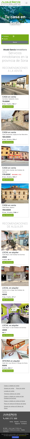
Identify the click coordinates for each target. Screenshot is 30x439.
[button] (3, 85)
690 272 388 (11, 418)
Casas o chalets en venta (11, 385)
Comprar (6, 36)
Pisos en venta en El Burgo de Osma (15, 403)
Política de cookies (15, 430)
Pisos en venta (20, 388)
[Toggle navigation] (26, 3)
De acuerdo (15, 437)
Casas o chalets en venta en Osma (14, 401)
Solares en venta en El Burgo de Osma (13, 407)
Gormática (6, 431)
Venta (11, 421)
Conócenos (23, 421)
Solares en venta (9, 388)
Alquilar (5, 39)
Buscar (15, 42)
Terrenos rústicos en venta (12, 394)
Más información (8, 106)
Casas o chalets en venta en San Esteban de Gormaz (14, 397)
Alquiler (16, 421)
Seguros (17, 423)
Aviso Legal (12, 428)
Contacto (24, 423)
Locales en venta (9, 391)
